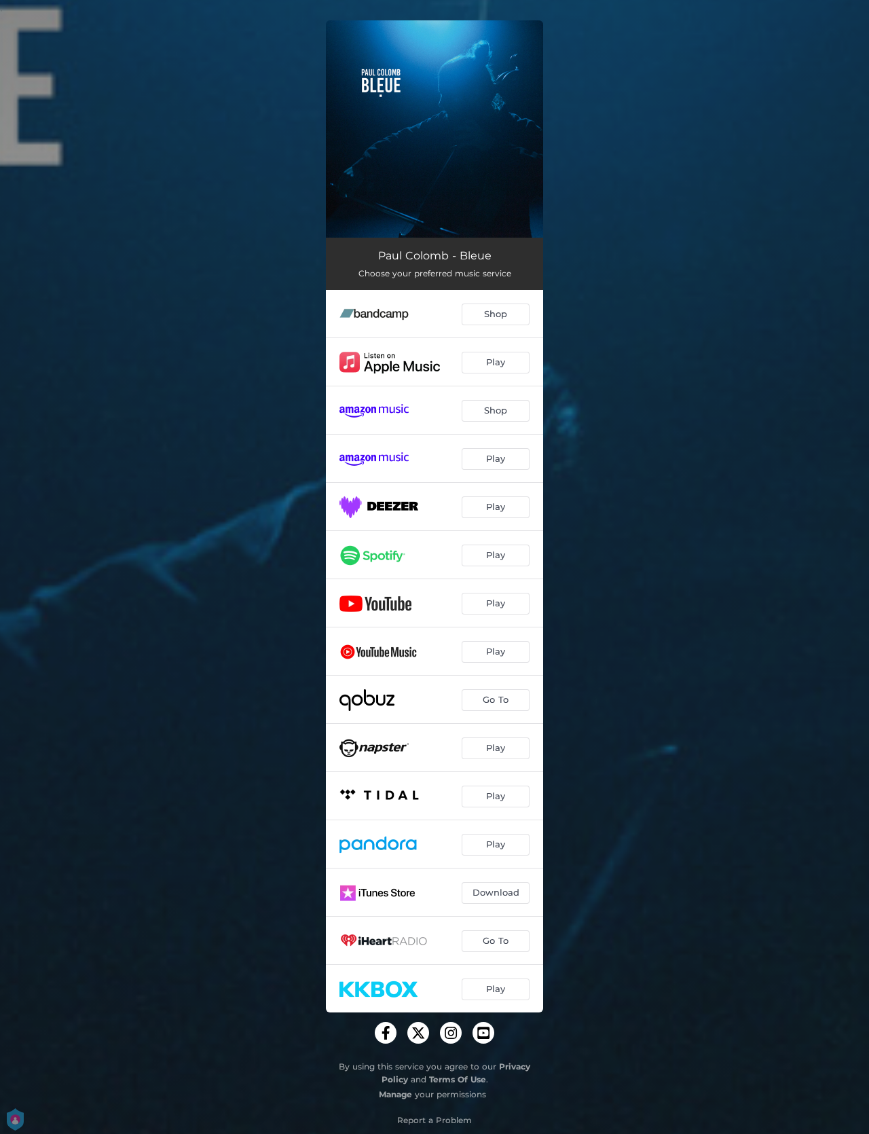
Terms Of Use (457, 1079)
